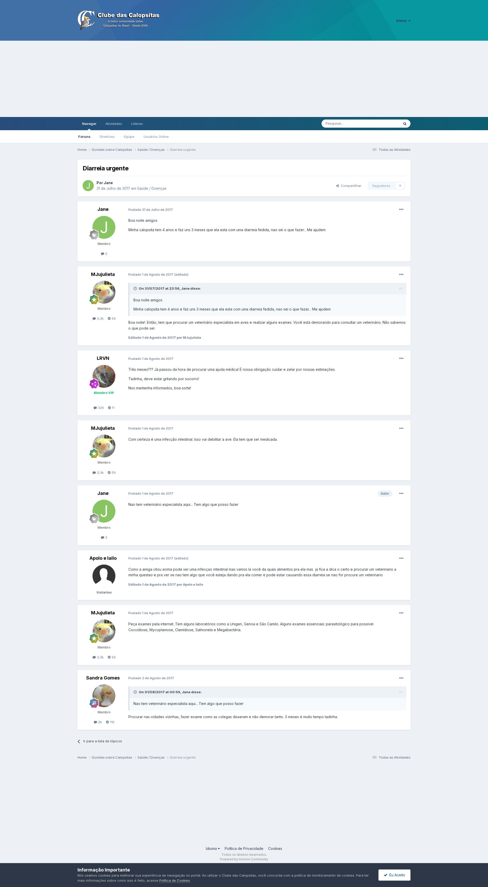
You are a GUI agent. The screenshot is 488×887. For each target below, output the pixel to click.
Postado (150, 210)
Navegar (89, 124)
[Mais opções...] (401, 209)
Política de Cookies (174, 880)
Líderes (137, 124)
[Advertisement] (244, 78)
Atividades (113, 124)
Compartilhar (350, 186)
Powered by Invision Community (244, 859)
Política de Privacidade (244, 848)
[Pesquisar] (404, 124)
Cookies (275, 848)
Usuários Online (156, 137)
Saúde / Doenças (151, 188)
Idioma (212, 848)
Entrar (402, 21)
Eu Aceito (396, 875)
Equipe (129, 137)
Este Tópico (383, 123)
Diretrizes (107, 137)
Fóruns (84, 137)
